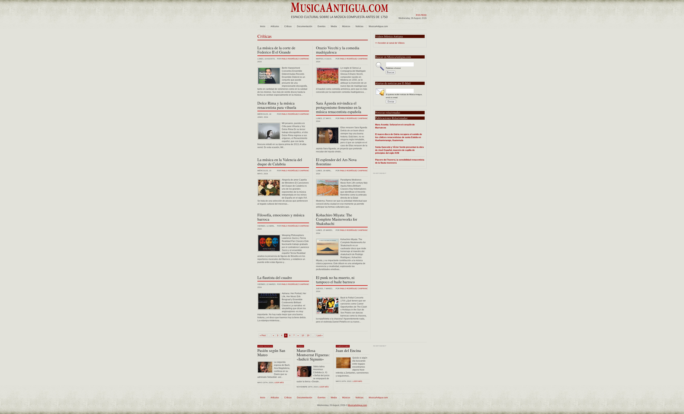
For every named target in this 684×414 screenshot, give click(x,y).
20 (308, 335)
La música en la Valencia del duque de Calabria (279, 161)
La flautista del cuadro (274, 277)
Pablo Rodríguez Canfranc (295, 59)
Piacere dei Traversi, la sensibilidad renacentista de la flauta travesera (399, 161)
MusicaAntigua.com (378, 26)
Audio (261, 346)
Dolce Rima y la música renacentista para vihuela (276, 105)
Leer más (279, 382)
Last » (320, 335)
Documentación (304, 26)
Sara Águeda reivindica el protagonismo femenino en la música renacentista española (338, 107)
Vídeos (300, 346)
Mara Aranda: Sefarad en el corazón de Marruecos (395, 126)
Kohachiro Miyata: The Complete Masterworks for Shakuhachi (336, 219)
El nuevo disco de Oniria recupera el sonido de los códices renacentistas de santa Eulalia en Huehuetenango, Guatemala (398, 137)
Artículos (275, 26)
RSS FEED (421, 15)
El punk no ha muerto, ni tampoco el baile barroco (335, 279)
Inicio (262, 26)
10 (303, 335)
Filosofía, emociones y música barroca (280, 217)
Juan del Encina (348, 350)
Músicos (346, 26)
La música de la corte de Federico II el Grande (276, 50)
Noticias (359, 26)
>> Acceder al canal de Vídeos (390, 43)
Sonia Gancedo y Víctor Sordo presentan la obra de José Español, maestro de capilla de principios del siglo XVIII (399, 150)
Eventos (321, 26)
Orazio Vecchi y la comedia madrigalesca (337, 50)
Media (334, 26)
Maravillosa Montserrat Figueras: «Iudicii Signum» (313, 355)
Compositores (342, 346)
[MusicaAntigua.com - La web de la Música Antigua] (339, 20)
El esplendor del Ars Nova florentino (336, 161)
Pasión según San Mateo (271, 352)
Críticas (288, 26)
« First (263, 335)
